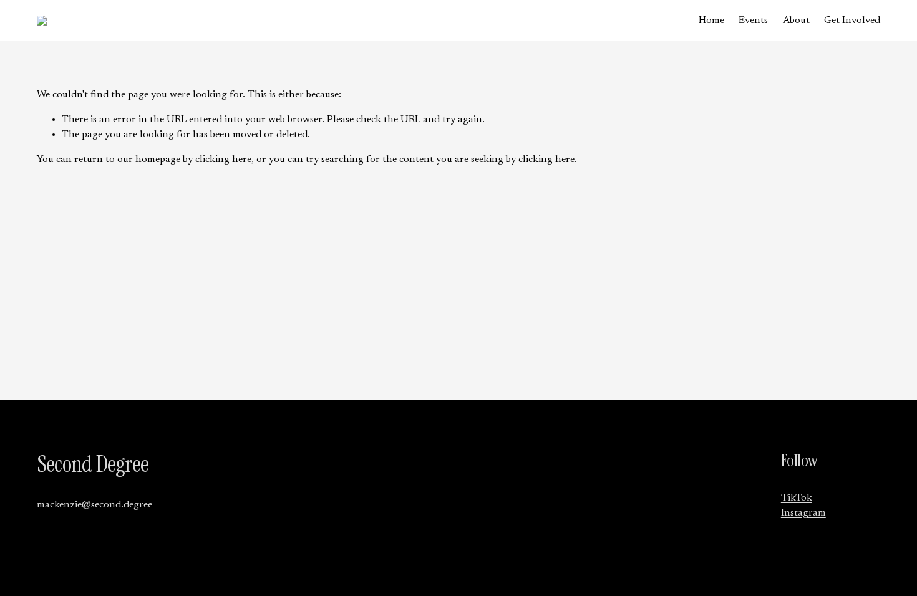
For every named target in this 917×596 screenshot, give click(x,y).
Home (711, 21)
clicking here (223, 160)
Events (753, 21)
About (796, 21)
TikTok (796, 498)
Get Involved (852, 21)
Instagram (803, 513)
